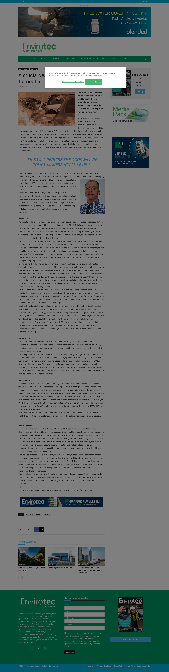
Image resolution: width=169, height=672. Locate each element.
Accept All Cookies (94, 82)
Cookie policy (98, 75)
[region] (85, 77)
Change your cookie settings (73, 82)
